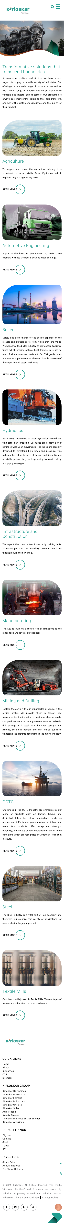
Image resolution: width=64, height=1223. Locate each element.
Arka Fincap (9, 1112)
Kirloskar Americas (13, 1122)
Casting (6, 1138)
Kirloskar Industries (13, 1101)
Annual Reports (11, 1165)
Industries (8, 1071)
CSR (4, 1074)
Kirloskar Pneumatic (13, 1094)
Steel (5, 1142)
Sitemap (7, 1078)
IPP (4, 1149)
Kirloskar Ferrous (12, 1098)
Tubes (5, 1145)
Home (5, 1064)
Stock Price (8, 1162)
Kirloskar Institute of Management (22, 1118)
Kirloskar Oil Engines (14, 1091)
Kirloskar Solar (10, 1108)
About (5, 1067)
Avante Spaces (10, 1115)
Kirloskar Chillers (12, 1105)
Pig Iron (6, 1135)
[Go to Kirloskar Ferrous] (18, 10)
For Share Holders (12, 1169)
